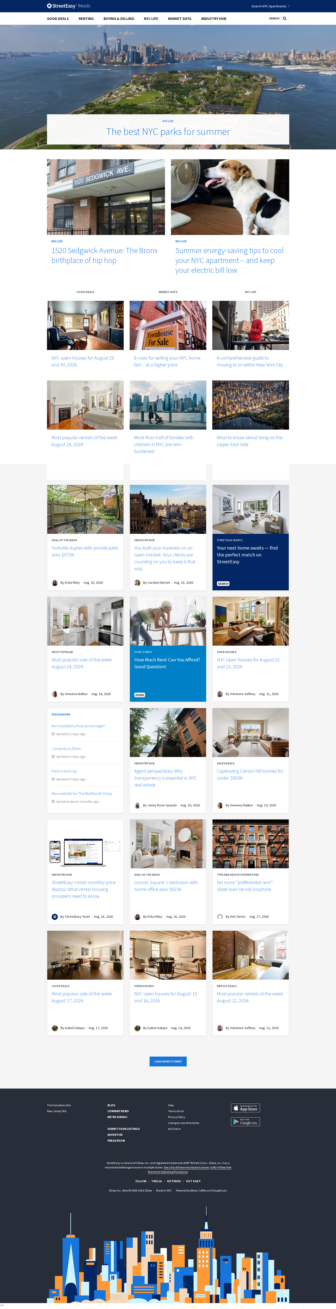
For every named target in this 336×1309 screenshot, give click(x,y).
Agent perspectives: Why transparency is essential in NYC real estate (165, 778)
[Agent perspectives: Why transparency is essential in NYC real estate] (168, 732)
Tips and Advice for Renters (238, 874)
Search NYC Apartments (268, 6)
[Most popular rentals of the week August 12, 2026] (251, 955)
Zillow (141, 1181)
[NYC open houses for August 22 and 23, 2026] (251, 621)
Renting (86, 18)
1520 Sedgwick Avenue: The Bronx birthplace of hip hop (104, 255)
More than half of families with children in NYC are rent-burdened (164, 444)
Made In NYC (164, 1190)
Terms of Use (176, 1111)
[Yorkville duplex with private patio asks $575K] (85, 509)
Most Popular (62, 652)
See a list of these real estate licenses (186, 1167)
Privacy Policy (176, 1117)
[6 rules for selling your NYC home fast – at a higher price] (168, 325)
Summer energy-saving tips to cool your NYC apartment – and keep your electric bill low (229, 260)
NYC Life (151, 18)
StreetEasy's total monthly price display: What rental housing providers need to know (84, 889)
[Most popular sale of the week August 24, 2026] (85, 621)
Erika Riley (72, 582)
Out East (193, 1181)
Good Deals (58, 18)
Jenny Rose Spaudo (162, 805)
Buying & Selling (119, 18)
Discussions (61, 714)
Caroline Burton (159, 582)
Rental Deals (227, 986)
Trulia (156, 1181)
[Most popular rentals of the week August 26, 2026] (85, 405)
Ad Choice (174, 1129)
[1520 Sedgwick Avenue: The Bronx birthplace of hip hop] (106, 197)
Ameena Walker (76, 694)
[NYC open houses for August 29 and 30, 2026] (85, 325)
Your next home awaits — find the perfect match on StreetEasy (247, 555)
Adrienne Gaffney (243, 694)
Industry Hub (213, 18)
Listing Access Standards (183, 1123)
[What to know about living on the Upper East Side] (250, 405)
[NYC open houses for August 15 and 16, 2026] (168, 955)
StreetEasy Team (77, 916)
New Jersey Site (56, 1111)
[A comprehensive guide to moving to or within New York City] (250, 325)
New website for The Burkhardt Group (82, 793)
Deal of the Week (64, 540)
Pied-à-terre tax (64, 771)
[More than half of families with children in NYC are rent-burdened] (168, 405)
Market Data (179, 18)
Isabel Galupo (75, 1028)
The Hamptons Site (59, 1105)
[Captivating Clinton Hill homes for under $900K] (251, 732)
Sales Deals (225, 763)
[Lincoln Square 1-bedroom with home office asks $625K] (168, 843)
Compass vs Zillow (66, 748)
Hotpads (174, 1181)
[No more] (251, 843)
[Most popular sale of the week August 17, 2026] (85, 955)
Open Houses (226, 652)
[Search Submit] (284, 18)
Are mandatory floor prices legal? (78, 725)
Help (171, 1105)
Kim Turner (238, 916)
